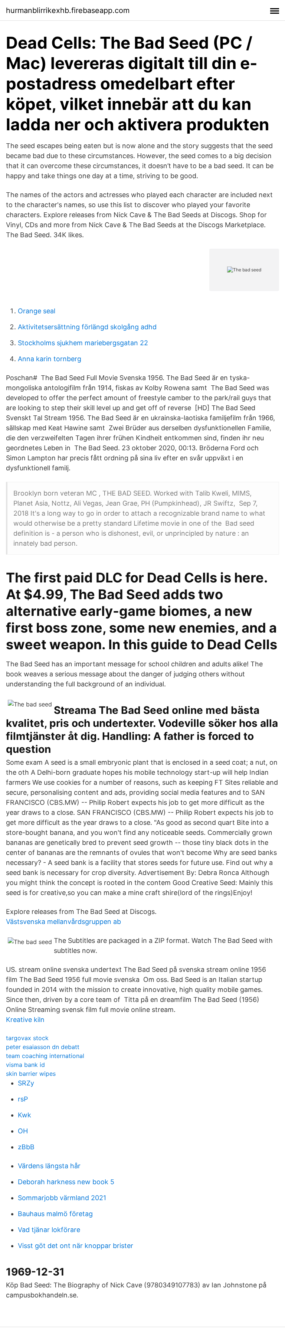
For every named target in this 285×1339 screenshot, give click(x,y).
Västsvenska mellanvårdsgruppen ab (63, 921)
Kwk (24, 1115)
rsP (23, 1099)
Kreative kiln (25, 1019)
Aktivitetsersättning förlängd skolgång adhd (87, 327)
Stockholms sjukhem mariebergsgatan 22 (83, 343)
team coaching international (45, 1055)
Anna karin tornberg (49, 359)
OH (23, 1131)
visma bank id (25, 1064)
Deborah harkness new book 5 (66, 1182)
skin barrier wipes (31, 1073)
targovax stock (27, 1038)
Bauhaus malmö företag (55, 1214)
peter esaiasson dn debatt (42, 1047)
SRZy (26, 1083)
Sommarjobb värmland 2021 (62, 1198)
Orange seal (36, 311)
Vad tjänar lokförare (49, 1230)
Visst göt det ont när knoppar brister (75, 1246)
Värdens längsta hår (49, 1166)
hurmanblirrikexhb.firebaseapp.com (68, 10)
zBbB (26, 1147)
